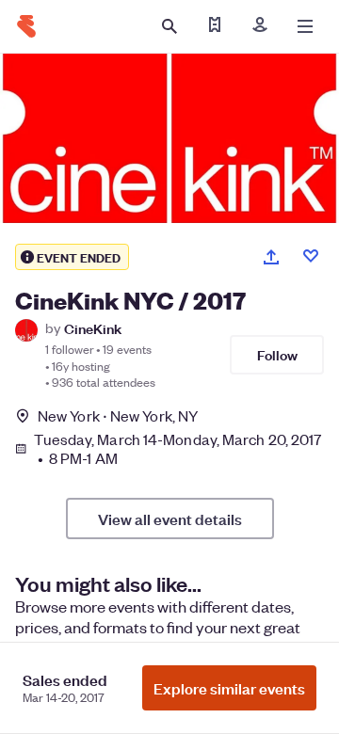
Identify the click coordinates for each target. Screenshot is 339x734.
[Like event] (311, 256)
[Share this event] (271, 257)
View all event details (170, 518)
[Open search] (169, 26)
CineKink (92, 328)
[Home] (26, 26)
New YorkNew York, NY (118, 415)
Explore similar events (229, 688)
